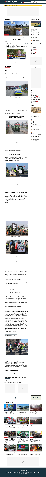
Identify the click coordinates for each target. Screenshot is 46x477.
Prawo (15, 472)
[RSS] (21, 2)
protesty (11, 382)
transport (20, 382)
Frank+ (39, 472)
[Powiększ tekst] (26, 43)
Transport (17, 472)
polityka (9, 382)
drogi (7, 382)
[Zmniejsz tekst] (27, 43)
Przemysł (34, 472)
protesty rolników (14, 382)
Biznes (13, 472)
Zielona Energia (20, 473)
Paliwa (20, 472)
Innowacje (31, 472)
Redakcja (26, 473)
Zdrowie (36, 472)
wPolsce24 (16, 377)
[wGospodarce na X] (20, 2)
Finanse (10, 472)
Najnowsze (7, 472)
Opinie (24, 473)
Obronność (23, 472)
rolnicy (17, 382)
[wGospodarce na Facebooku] (18, 2)
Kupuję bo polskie (27, 472)
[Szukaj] (23, 2)
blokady (5, 382)
